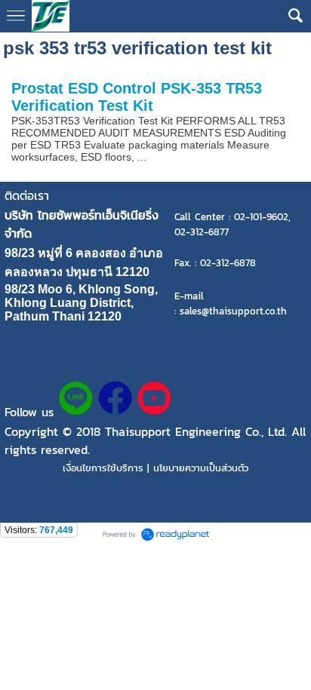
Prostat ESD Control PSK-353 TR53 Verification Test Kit (136, 97)
